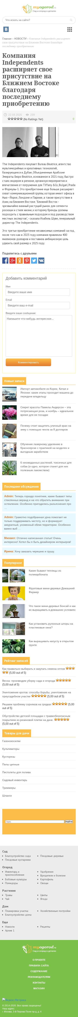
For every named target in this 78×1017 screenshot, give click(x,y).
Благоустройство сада (18, 856)
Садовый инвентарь (14, 780)
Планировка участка (16, 911)
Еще (5, 922)
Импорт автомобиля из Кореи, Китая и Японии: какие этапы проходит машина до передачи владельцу (46, 392)
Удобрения (46, 871)
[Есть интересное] (15, 118)
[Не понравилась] (9, 118)
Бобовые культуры (16, 879)
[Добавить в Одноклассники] (20, 261)
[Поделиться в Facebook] (5, 261)
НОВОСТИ (20, 38)
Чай (7, 899)
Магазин (39, 988)
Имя (8, 286)
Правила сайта (39, 965)
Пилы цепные (10, 764)
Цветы (44, 895)
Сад (5, 851)
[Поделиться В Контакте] (41, 261)
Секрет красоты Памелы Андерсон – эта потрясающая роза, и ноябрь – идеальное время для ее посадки (46, 411)
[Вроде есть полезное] (12, 118)
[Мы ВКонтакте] (6, 29)
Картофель (46, 879)
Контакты (39, 982)
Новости (10, 926)
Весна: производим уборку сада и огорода (28, 680)
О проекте (39, 960)
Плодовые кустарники (18, 859)
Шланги (7, 795)
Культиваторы (10, 748)
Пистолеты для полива (16, 772)
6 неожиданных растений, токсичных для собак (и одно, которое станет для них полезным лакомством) (46, 466)
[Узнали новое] (18, 118)
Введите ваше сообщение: (21, 313)
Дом (5, 906)
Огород (7, 867)
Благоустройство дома (18, 914)
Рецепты (45, 926)
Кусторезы (8, 756)
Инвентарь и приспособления (14, 873)
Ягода (43, 899)
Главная (6, 38)
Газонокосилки (11, 741)
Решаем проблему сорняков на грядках (26, 704)
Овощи (44, 883)
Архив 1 (9, 930)
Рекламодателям (39, 977)
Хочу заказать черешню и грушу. (35, 551)
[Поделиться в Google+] (12, 261)
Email (9, 299)
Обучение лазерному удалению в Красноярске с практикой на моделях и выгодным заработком (44, 448)
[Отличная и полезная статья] (21, 118)
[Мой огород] (39, 12)
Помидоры (11, 883)
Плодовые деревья (51, 856)
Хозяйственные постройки (55, 911)
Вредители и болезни (53, 875)
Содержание (38, 971)
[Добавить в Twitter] (34, 261)
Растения (9, 890)
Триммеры (9, 787)
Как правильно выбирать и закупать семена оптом (33, 668)
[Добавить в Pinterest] (27, 261)
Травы (8, 895)
